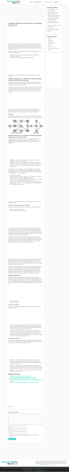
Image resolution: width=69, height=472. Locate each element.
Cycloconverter (51, 41)
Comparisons (56, 2)
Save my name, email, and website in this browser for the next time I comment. (24, 435)
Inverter (49, 45)
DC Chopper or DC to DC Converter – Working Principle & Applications (53, 30)
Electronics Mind (33, 470)
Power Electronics (37, 2)
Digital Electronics (48, 2)
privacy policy (52, 464)
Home (31, 2)
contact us (38, 464)
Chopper (49, 38)
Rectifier (49, 50)
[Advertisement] (25, 12)
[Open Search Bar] (61, 2)
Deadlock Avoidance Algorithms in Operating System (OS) (23, 377)
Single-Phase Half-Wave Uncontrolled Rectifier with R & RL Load (53, 22)
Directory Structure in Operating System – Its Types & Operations (24, 382)
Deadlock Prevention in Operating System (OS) (20, 376)
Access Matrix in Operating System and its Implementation (23, 378)
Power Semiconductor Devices (53, 48)
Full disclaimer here (43, 468)
